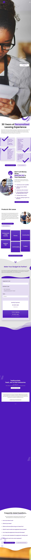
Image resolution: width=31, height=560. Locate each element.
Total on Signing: (15, 312)
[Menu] (30, 2)
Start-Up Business (7, 289)
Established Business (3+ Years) (9, 290)
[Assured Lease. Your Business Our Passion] (4, 3)
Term (4, 294)
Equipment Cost (6, 281)
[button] (14, 403)
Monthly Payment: (15, 302)
